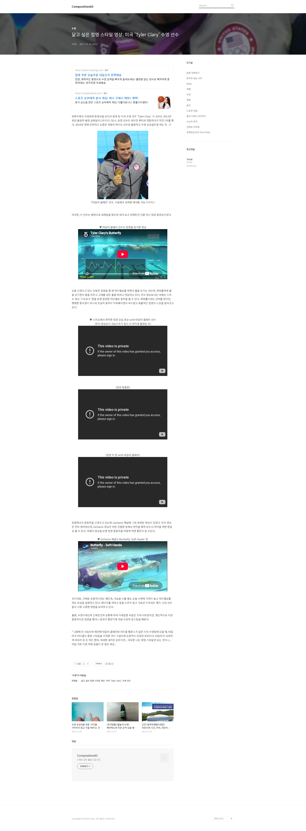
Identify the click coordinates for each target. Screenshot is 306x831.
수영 (188, 94)
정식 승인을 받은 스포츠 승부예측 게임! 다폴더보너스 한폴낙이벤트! (111, 102)
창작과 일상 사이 (194, 78)
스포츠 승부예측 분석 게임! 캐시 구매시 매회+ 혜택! (106, 98)
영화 (188, 99)
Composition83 (83, 6)
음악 (188, 105)
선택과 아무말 (193, 126)
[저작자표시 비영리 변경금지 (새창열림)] (109, 664)
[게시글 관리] (88, 663)
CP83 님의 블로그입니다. (89, 759)
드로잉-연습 (192, 110)
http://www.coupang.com (89, 70)
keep (189, 83)
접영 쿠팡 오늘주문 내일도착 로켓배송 (98, 75)
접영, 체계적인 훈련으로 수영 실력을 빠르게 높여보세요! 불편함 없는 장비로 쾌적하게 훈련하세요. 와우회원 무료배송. (122, 80)
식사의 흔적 (191, 121)
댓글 (74, 741)
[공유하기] (84, 663)
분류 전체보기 (193, 72)
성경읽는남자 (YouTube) (198, 132)
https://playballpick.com (88, 93)
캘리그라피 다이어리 (196, 116)
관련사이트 (219, 818)
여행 (188, 89)
